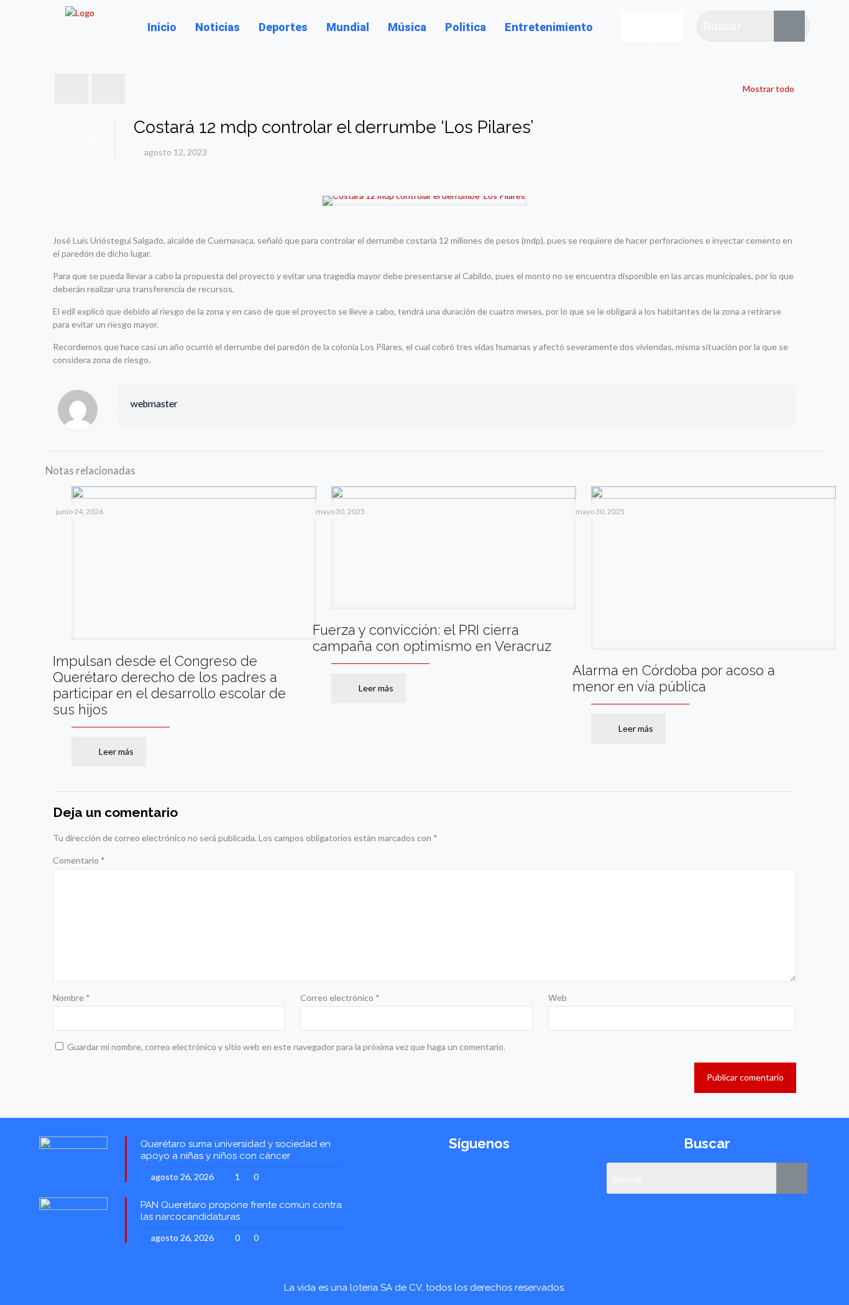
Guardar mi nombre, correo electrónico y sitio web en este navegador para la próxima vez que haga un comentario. (286, 1046)
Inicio (162, 27)
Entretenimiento (549, 27)
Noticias (217, 27)
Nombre (71, 997)
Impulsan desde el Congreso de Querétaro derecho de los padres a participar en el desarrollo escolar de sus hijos (169, 685)
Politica (465, 27)
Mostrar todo (768, 88)
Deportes (283, 27)
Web (557, 997)
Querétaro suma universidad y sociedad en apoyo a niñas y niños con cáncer (235, 1149)
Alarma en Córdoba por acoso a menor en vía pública (673, 678)
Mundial (347, 27)
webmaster (154, 403)
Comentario (79, 860)
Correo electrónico (340, 997)
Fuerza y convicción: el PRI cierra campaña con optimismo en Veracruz (432, 638)
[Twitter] (636, 26)
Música (407, 27)
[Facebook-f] (667, 26)
